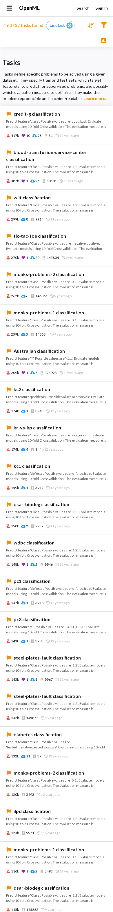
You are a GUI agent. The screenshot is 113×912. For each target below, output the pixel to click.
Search (83, 8)
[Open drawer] (9, 8)
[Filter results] (103, 25)
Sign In (101, 8)
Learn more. (94, 98)
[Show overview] (103, 40)
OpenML (29, 8)
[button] (60, 25)
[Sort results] (89, 25)
